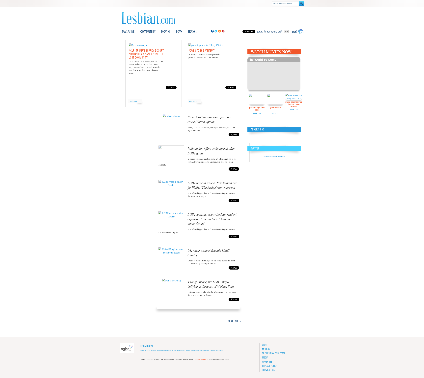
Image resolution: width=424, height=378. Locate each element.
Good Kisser (275, 107)
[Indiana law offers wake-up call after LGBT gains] (171, 154)
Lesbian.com (148, 18)
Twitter (215, 31)
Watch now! (273, 73)
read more (133, 101)
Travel (192, 31)
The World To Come (262, 59)
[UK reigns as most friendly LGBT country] (171, 255)
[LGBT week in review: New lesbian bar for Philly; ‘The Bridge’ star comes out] (171, 188)
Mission (266, 349)
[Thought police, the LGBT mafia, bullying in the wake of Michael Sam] (171, 287)
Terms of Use (269, 370)
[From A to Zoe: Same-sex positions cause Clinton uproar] (171, 122)
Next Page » (234, 321)
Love (179, 31)
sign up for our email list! (269, 31)
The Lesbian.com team (273, 353)
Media (265, 357)
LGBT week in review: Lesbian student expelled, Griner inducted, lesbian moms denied (212, 219)
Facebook (212, 31)
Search (301, 3)
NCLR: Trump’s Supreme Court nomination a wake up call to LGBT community (146, 54)
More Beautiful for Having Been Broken (293, 104)
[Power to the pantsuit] (205, 45)
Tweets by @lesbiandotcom (274, 156)
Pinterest (223, 31)
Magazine (128, 31)
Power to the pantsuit (201, 50)
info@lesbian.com (201, 359)
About (265, 345)
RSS (219, 31)
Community (148, 31)
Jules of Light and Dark (257, 108)
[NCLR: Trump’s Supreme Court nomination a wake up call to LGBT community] (138, 45)
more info (257, 113)
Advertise (267, 361)
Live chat (297, 31)
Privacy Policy (269, 365)
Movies (165, 31)
